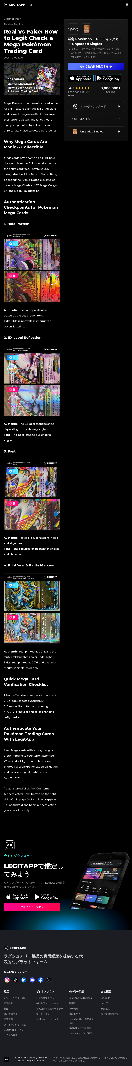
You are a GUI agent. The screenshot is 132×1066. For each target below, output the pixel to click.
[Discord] (32, 980)
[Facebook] (40, 980)
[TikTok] (15, 980)
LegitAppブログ (12, 18)
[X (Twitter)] (49, 980)
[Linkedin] (24, 980)
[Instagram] (7, 980)
